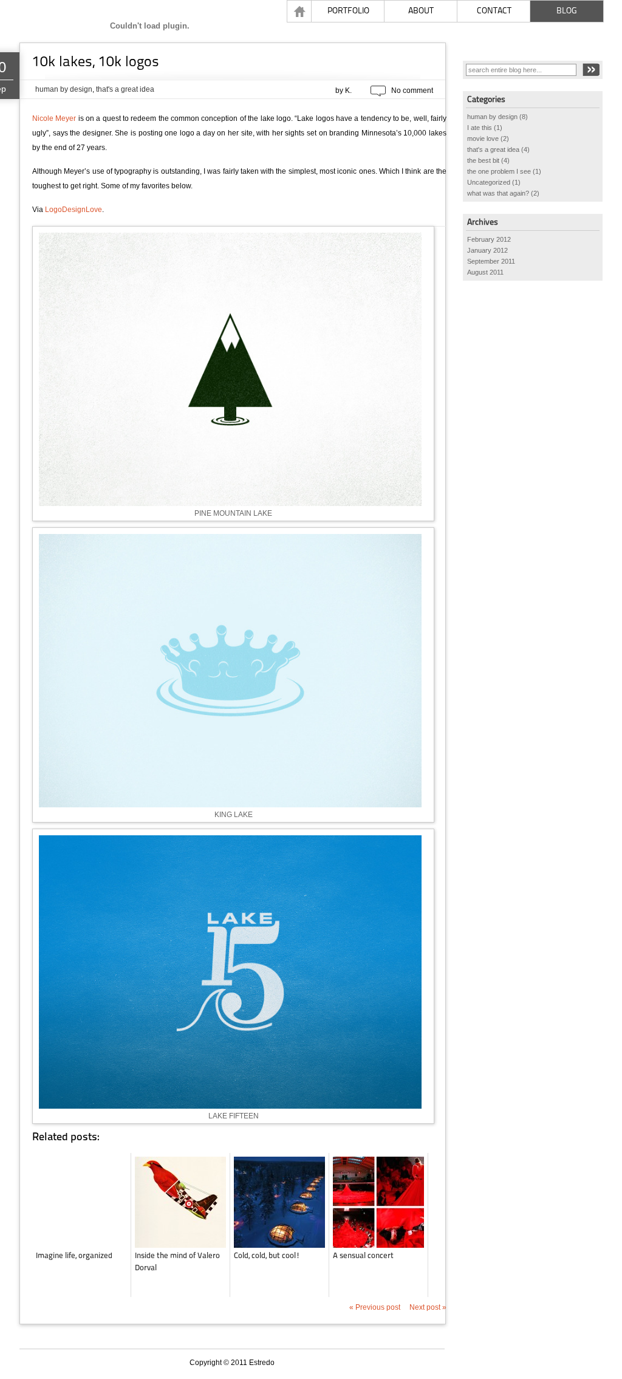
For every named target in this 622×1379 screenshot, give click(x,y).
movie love (483, 138)
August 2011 (485, 272)
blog (566, 10)
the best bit (483, 160)
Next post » (427, 1307)
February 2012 (489, 239)
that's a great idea (125, 89)
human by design (63, 89)
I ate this (479, 127)
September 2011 (491, 261)
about (421, 10)
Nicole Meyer (54, 118)
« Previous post (375, 1307)
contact (494, 10)
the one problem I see (499, 171)
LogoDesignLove (73, 209)
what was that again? (498, 193)
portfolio (348, 10)
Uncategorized (488, 182)
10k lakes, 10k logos (95, 61)
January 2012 (487, 250)
